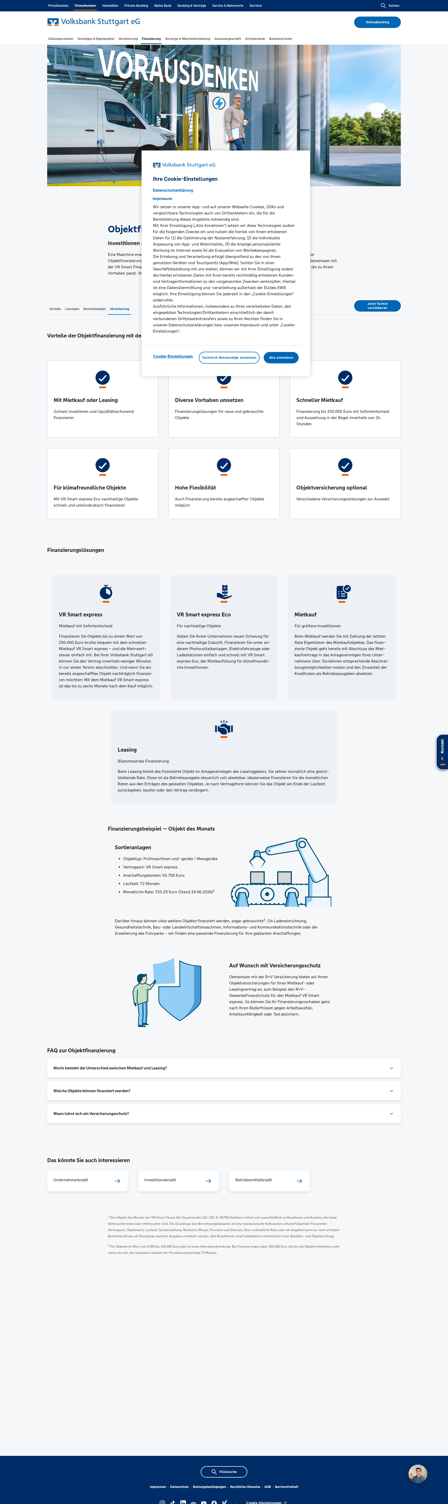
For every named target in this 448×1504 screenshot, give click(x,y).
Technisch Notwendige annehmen (229, 358)
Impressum (158, 1487)
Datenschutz (179, 1487)
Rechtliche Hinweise (245, 1487)
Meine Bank (162, 6)
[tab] (60, 39)
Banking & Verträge (192, 6)
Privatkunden (58, 6)
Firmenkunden (85, 6)
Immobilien (110, 6)
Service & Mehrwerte (227, 6)
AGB (267, 1487)
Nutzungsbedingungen (209, 1487)
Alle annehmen (281, 358)
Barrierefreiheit (286, 1487)
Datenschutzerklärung (173, 190)
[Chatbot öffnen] (418, 1474)
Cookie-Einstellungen (173, 356)
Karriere (256, 6)
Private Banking (136, 6)
